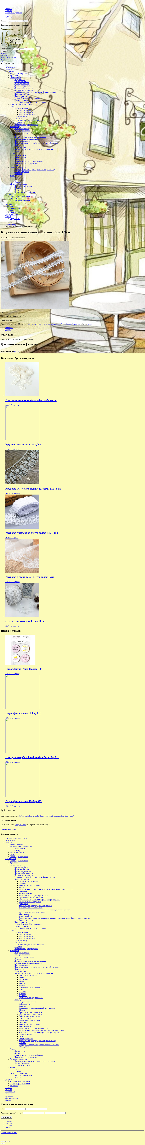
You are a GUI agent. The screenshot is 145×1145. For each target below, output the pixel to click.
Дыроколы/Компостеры (23, 88)
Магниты (18, 174)
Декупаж (8, 194)
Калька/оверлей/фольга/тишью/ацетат (29, 121)
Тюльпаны (23, 996)
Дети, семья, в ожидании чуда (30, 1012)
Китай (16, 351)
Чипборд (17, 151)
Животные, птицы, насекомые (30, 908)
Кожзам (17, 180)
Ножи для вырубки (21, 94)
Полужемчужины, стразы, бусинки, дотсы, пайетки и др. (36, 143)
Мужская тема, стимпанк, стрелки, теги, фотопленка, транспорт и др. (46, 889)
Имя (2, 1109)
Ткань (12, 176)
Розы (21, 990)
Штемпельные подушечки (24, 192)
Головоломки (19, 848)
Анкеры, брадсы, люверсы (24, 133)
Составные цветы (26, 920)
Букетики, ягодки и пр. (28, 975)
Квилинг (8, 202)
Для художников (11, 215)
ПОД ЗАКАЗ (19, 80)
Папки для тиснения (22, 96)
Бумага (12, 106)
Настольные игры (17, 853)
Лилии (21, 981)
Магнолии (23, 985)
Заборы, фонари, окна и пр (29, 1016)
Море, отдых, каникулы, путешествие (33, 1028)
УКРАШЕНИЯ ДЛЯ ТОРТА (16, 838)
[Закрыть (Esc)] (2, 1141)
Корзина (8, 15)
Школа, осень (24, 914)
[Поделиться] (4, 1141)
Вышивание (10, 1092)
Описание (9, 328)
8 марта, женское (25, 893)
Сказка (21, 1037)
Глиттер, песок (20, 155)
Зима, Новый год (25, 916)
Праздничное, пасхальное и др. (31, 898)
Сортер (17, 851)
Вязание (8, 1094)
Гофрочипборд (24, 1004)
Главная (8, 11)
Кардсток (18, 123)
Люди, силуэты (25, 1026)
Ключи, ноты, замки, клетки (30, 1020)
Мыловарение (10, 206)
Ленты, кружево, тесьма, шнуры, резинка (30, 137)
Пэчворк (8, 204)
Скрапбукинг (10, 71)
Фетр (16, 178)
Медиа (12, 153)
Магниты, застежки (22, 1065)
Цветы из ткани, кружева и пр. (31, 998)
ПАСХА (22, 1006)
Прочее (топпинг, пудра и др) (25, 163)
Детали (8, 330)
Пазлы (12, 855)
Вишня (21, 977)
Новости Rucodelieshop (8, 829)
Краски (17, 159)
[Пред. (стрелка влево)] (2, 1143)
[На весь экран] (6, 1141)
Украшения (14, 127)
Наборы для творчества (19, 74)
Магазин (8, 9)
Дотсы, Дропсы (20, 157)
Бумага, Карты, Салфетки (20, 196)
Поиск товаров (6, 49)
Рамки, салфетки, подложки (30, 902)
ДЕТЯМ (8, 69)
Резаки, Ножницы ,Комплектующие (28, 98)
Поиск (25, 21)
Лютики (22, 983)
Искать (4, 51)
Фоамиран (18, 182)
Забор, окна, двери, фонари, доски (32, 912)
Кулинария (23, 1022)
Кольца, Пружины (21, 172)
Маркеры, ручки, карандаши (21, 104)
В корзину (15, 405)
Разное (21, 887)
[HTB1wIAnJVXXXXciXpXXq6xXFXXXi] (35, 308)
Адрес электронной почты (12, 1113)
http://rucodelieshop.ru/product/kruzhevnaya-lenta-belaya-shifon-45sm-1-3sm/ (46, 816)
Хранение (14, 76)
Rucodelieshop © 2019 (9, 1133)
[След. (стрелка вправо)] (4, 1143)
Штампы (17, 190)
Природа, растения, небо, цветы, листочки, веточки (39, 1045)
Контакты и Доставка (13, 13)
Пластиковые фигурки (23, 141)
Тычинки (22, 994)
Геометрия (23, 891)
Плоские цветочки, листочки (30, 987)
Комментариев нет (8, 240)
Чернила (17, 188)
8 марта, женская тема (27, 1002)
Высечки (17, 135)
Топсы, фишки (20, 147)
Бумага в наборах (21, 108)
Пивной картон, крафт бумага (26, 125)
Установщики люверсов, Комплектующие (30, 102)
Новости (8, 1127)
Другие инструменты (22, 86)
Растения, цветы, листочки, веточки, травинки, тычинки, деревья (44, 910)
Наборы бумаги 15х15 (27, 110)
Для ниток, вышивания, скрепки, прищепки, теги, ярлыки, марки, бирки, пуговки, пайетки (54, 918)
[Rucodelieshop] (14, 46)
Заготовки (18, 118)
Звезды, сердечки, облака (29, 881)
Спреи (16, 166)
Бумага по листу (20, 116)
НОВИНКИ (10, 67)
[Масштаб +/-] (9, 1141)
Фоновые (22, 883)
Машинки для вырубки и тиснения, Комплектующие (35, 92)
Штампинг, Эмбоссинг (19, 184)
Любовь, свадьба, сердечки (29, 885)
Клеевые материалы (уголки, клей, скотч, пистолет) (34, 170)
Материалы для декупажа (20, 200)
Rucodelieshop (10, 225)
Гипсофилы (23, 979)
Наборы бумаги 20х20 (27, 112)
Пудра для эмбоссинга (23, 186)
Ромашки (22, 992)
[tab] (74, 328)
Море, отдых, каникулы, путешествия (33, 895)
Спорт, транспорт (26, 1039)
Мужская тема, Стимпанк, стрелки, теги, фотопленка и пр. (42, 1030)
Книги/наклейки (16, 844)
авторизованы (20, 825)
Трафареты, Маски (21, 100)
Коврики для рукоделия (23, 90)
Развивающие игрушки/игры (21, 846)
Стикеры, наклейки (22, 131)
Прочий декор (19, 145)
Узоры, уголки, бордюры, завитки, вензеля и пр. (37, 1041)
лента (89, 324)
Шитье (8, 217)
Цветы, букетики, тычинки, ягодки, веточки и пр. (33, 149)
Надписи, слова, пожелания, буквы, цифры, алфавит (39, 900)
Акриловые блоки (21, 82)
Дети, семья (23, 904)
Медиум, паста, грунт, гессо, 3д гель (28, 161)
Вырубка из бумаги (21, 129)
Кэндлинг (9, 210)
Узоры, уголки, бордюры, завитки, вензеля (35, 906)
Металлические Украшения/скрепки (28, 139)
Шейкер (22, 1010)
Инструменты (15, 78)
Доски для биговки (21, 84)
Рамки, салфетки (25, 1035)
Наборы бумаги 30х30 (27, 114)
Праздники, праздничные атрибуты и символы (37, 1008)
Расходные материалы (18, 168)
